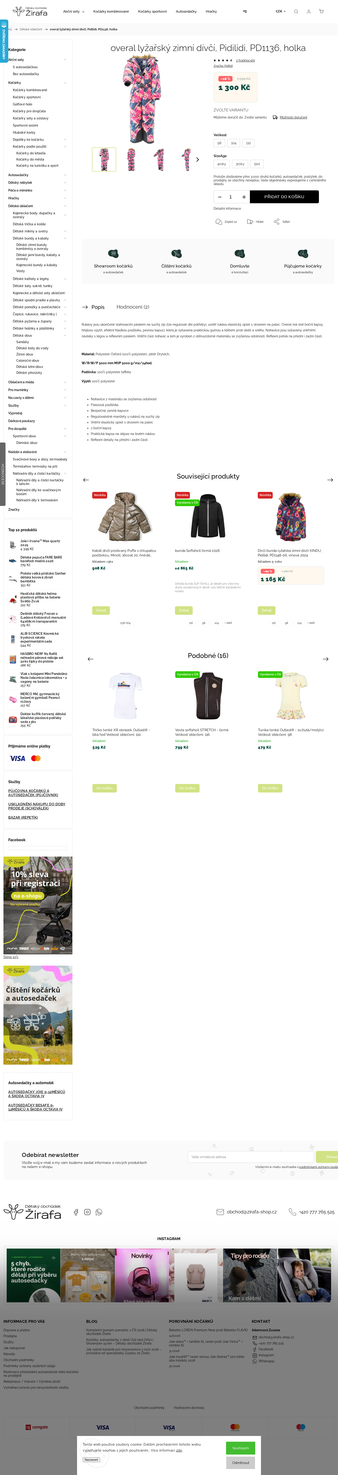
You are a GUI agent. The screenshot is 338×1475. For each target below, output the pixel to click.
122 (108, 623)
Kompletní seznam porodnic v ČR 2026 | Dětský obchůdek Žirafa (121, 1332)
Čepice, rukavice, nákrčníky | (35, 314)
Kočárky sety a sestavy (31, 118)
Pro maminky (18, 390)
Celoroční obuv (27, 360)
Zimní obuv (24, 354)
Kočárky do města (30, 159)
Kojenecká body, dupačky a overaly (34, 215)
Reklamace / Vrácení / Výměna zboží (31, 1381)
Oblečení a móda (21, 382)
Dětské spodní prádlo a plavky (36, 300)
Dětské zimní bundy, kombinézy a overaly (32, 247)
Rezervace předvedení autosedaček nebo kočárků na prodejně (40, 1373)
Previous (86, 479)
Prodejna (10, 1336)
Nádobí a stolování (22, 452)
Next (331, 479)
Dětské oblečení (20, 206)
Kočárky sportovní (27, 97)
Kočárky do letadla (31, 153)
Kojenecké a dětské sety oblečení (38, 293)
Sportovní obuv (24, 436)
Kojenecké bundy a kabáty (36, 265)
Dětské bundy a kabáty (31, 238)
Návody (9, 1354)
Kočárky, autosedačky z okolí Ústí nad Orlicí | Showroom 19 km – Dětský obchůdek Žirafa (119, 1341)
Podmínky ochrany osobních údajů (29, 1366)
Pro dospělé (17, 429)
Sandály (22, 342)
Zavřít (319, 236)
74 (303, 791)
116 (284, 623)
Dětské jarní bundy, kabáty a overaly (38, 257)
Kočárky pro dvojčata (29, 111)
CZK (279, 11)
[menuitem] (73, 11)
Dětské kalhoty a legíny (31, 279)
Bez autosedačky (26, 74)
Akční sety (16, 60)
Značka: (223, 66)
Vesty (20, 271)
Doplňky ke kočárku (28, 139)
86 (279, 791)
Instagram (87, 1212)
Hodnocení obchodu (189, 1408)
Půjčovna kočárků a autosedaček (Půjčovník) (33, 793)
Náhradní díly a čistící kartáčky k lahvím (40, 482)
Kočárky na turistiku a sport (37, 165)
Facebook (75, 1212)
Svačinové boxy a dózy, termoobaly (40, 459)
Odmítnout (240, 1463)
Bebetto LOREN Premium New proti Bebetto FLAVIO (208, 1330)
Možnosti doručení (293, 117)
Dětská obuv (22, 335)
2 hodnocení (245, 60)
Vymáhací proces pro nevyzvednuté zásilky (36, 1387)
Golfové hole (22, 104)
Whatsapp (98, 1212)
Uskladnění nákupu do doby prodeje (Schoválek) (37, 806)
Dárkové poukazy (21, 421)
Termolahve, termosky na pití (35, 466)
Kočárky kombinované (30, 90)
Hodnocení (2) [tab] (133, 307)
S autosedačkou (25, 67)
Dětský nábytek (20, 182)
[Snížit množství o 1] (219, 197)
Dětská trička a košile (29, 224)
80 (291, 791)
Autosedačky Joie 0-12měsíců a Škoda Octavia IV (36, 1094)
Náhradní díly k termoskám (37, 500)
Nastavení (91, 1459)
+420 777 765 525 (317, 1212)
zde (179, 1450)
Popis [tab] (98, 307)
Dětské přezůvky (29, 373)
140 (134, 623)
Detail (101, 610)
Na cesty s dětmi (21, 398)
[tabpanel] (125, 558)
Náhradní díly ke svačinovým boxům (38, 492)
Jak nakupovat (14, 1348)
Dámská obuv (26, 443)
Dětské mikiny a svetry (30, 231)
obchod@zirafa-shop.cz (252, 1212)
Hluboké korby (24, 132)
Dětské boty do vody (32, 348)
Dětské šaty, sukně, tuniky (33, 286)
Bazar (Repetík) (23, 817)
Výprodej (15, 413)
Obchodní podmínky (18, 1360)
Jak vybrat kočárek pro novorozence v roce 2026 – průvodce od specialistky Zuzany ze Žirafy (123, 1351)
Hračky (13, 198)
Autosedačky (18, 175)
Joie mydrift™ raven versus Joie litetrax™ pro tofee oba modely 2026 (206, 1358)
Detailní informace (227, 208)
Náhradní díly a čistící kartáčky (36, 473)
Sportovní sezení (25, 125)
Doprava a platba (16, 1330)
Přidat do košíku (284, 197)
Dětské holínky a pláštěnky (33, 328)
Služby (13, 405)
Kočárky (14, 83)
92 (208, 623)
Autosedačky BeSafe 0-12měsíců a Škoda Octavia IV (35, 1107)
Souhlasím (240, 1448)
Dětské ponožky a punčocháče (36, 307)
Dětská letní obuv (29, 367)
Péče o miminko (20, 190)
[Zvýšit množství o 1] (244, 197)
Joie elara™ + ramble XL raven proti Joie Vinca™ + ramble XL (206, 1343)
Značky (14, 509)
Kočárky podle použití (29, 146)
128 (121, 623)
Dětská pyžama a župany (32, 321)
